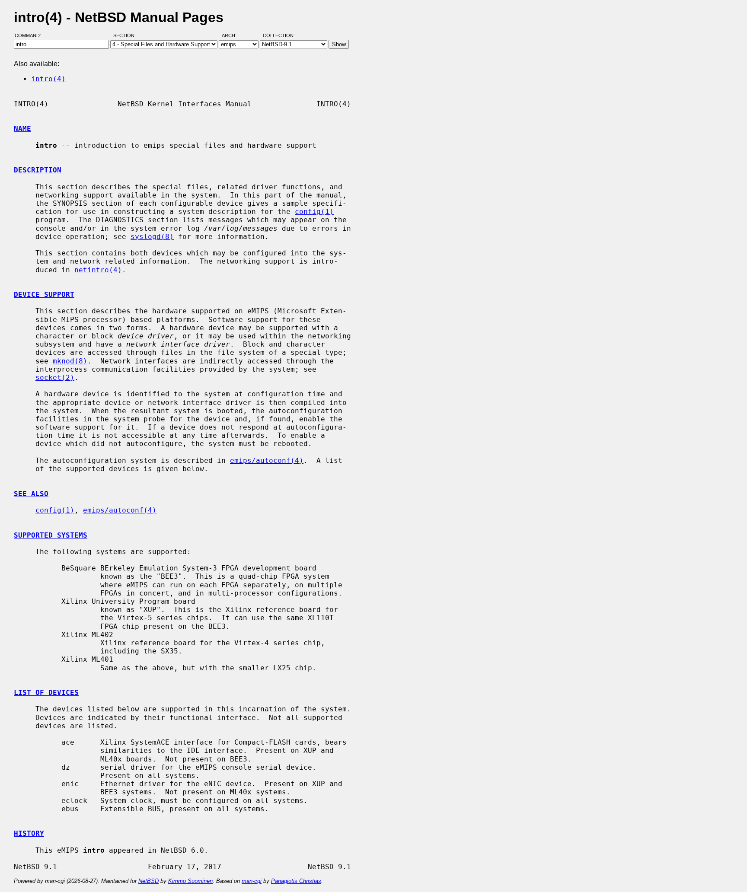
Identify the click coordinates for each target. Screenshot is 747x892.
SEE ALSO (31, 494)
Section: (126, 35)
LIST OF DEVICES (46, 692)
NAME (22, 128)
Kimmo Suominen (190, 881)
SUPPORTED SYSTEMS (50, 535)
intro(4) (48, 79)
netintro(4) (98, 270)
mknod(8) (70, 361)
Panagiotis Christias (296, 881)
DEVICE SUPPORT (44, 294)
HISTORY (29, 833)
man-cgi (252, 881)
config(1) (314, 211)
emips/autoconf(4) (266, 460)
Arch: (233, 35)
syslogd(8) (152, 237)
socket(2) (54, 377)
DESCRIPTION (37, 170)
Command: (30, 35)
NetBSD (148, 881)
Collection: (279, 35)
